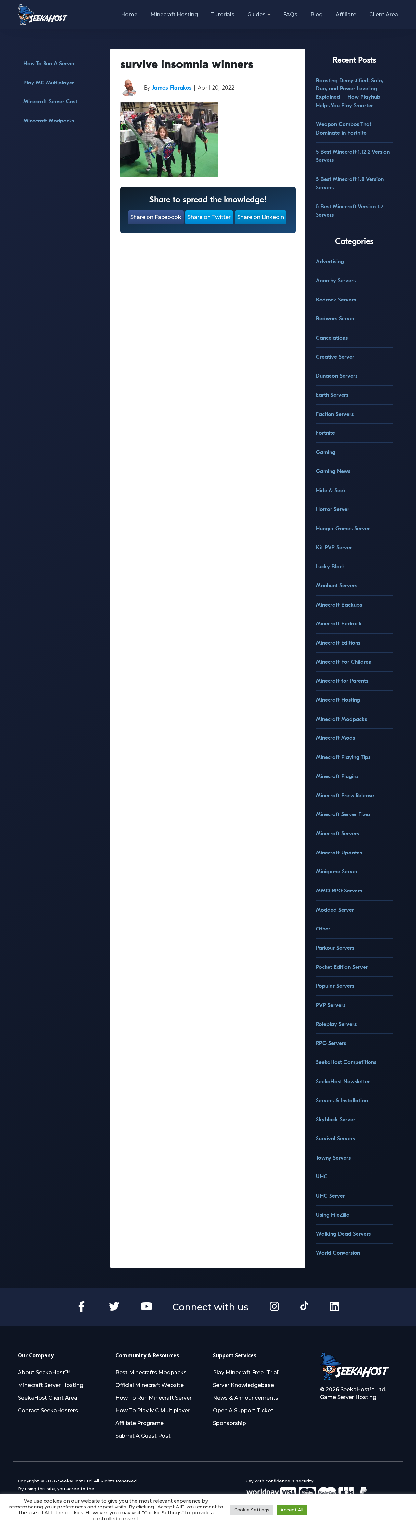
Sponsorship (229, 1423)
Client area (383, 14)
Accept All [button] (291, 1509)
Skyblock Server (335, 1119)
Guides (256, 14)
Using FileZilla (333, 1215)
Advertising (330, 261)
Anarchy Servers (336, 280)
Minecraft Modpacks (48, 121)
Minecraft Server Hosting (50, 1385)
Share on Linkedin (260, 217)
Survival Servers (335, 1138)
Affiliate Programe (139, 1423)
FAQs (290, 14)
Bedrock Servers (336, 300)
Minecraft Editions (338, 643)
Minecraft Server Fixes (343, 814)
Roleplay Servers (336, 1024)
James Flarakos (172, 87)
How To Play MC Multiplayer (152, 1410)
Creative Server (335, 357)
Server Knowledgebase (243, 1385)
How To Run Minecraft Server (153, 1398)
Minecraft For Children (343, 662)
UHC (322, 1176)
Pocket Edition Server (342, 967)
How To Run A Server (49, 63)
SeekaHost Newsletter (343, 1081)
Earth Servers (332, 395)
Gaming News (333, 471)
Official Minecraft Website (149, 1385)
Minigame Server (337, 871)
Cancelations (332, 338)
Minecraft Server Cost (50, 101)
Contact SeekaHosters (48, 1410)
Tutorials (222, 14)
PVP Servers (330, 1005)
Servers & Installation (342, 1100)
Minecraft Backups (339, 605)
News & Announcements (245, 1398)
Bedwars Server (335, 318)
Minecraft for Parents (342, 681)
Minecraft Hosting (174, 14)
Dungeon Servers (337, 376)
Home (129, 14)
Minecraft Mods (335, 738)
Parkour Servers (335, 948)
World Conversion (338, 1253)
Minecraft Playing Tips (343, 757)
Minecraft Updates (339, 853)
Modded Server (335, 910)
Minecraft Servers (337, 833)
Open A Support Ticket (243, 1410)
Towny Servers (333, 1158)
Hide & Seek (331, 490)
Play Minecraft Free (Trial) (246, 1372)
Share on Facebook (155, 217)
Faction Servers (335, 414)
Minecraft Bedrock (339, 624)
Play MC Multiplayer (48, 83)
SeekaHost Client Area (47, 1398)
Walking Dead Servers (343, 1234)
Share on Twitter (209, 217)
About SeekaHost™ (44, 1372)
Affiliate (346, 14)
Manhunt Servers (336, 586)
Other (323, 929)
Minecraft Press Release (345, 795)
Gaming (325, 452)
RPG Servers (331, 1043)
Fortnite (325, 433)
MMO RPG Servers (339, 891)
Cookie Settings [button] (251, 1509)
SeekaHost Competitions (346, 1062)
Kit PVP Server (334, 548)
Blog (316, 14)
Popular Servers (335, 986)
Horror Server (332, 509)
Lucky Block (330, 566)
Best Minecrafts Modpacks (151, 1372)
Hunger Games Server (343, 528)
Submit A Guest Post (143, 1436)
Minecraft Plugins (337, 776)
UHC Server (330, 1196)
